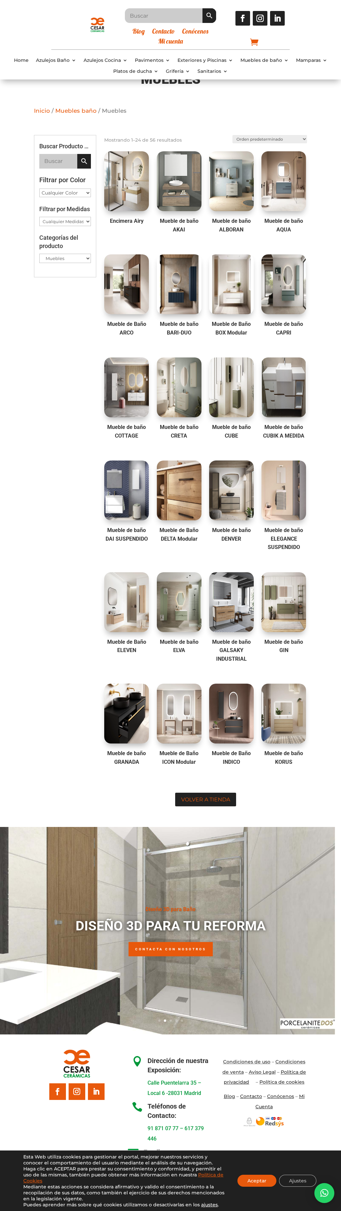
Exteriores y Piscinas (201, 60)
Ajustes (297, 1181)
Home (21, 60)
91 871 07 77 (163, 1128)
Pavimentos (149, 60)
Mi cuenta (170, 42)
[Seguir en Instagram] (260, 18)
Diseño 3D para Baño (170, 909)
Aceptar (256, 1181)
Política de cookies (281, 1082)
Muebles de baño (261, 60)
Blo (229, 1096)
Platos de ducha (132, 71)
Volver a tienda (205, 799)
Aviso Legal (262, 1072)
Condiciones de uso (246, 1062)
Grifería (174, 71)
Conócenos (195, 32)
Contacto (163, 32)
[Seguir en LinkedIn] (277, 18)
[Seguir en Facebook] (242, 18)
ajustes (209, 1205)
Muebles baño (76, 110)
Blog (139, 32)
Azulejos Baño (53, 60)
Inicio (42, 110)
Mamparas (308, 60)
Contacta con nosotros (170, 949)
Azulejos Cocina (102, 60)
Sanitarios (209, 71)
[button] (324, 1193)
